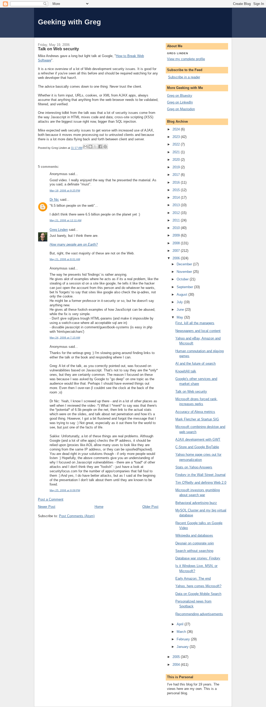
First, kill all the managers (194, 323)
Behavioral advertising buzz (196, 503)
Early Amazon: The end (193, 578)
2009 (176, 235)
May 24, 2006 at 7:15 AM (65, 337)
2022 (176, 144)
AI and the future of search (195, 363)
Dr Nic (54, 200)
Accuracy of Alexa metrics (195, 412)
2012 (176, 213)
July (180, 302)
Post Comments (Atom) (77, 516)
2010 (176, 228)
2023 (176, 137)
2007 (176, 251)
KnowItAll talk (185, 371)
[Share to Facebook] (100, 146)
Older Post (150, 507)
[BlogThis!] (90, 146)
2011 (176, 220)
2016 (176, 182)
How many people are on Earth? (74, 244)
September (185, 287)
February (184, 639)
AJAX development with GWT (197, 439)
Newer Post (46, 507)
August (182, 294)
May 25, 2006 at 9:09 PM (65, 490)
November (185, 272)
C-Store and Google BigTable (197, 447)
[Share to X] (95, 146)
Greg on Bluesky (179, 96)
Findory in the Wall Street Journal (200, 475)
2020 (176, 160)
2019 (176, 167)
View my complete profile (186, 59)
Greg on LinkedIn (180, 102)
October (183, 279)
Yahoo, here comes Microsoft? (198, 586)
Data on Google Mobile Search (198, 594)
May (180, 317)
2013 (176, 205)
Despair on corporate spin (194, 543)
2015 (176, 190)
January (183, 647)
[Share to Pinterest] (105, 146)
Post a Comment (50, 499)
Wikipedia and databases (194, 535)
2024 (176, 129)
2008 (176, 243)
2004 (176, 665)
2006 (176, 258)
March (182, 632)
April (180, 624)
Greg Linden (59, 230)
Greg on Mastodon (181, 109)
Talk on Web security (191, 391)
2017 (176, 175)
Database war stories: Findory (197, 558)
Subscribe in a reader (184, 77)
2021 (176, 152)
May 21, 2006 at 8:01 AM (65, 259)
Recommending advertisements (199, 614)
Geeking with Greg (69, 22)
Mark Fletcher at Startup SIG (197, 419)
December (185, 264)
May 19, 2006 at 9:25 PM (65, 190)
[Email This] (85, 146)
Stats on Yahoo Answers (193, 467)
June (181, 309)
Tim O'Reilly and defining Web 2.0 (200, 482)
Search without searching (194, 551)
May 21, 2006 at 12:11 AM (65, 220)
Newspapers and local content (198, 331)
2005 (176, 657)
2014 (176, 197)
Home (99, 507)
